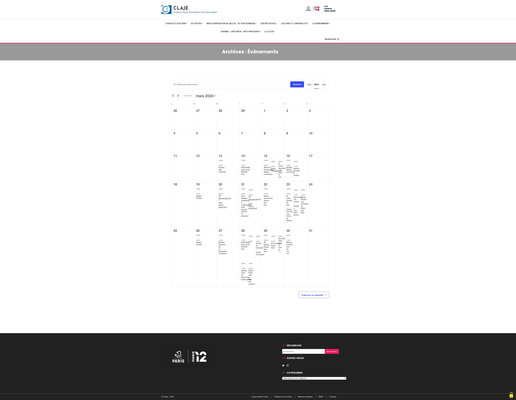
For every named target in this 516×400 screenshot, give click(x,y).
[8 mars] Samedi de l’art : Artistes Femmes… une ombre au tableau (290, 208)
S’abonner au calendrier (312, 295)
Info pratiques (251, 31)
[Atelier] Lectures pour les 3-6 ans (289, 247)
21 (243, 184)
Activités (196, 23)
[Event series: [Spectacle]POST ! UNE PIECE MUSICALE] (220, 196)
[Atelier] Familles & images (297, 171)
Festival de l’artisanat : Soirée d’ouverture (260, 249)
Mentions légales (305, 397)
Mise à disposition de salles (221, 23)
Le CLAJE (268, 31)
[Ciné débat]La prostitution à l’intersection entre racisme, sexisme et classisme (245, 206)
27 (220, 230)
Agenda (225, 31)
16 (288, 155)
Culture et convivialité (294, 23)
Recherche (330, 39)
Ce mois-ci (188, 95)
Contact (332, 397)
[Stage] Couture (199, 197)
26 (198, 230)
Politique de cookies (283, 397)
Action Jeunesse (246, 23)
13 (220, 155)
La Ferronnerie (320, 23)
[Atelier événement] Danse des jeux (268, 200)
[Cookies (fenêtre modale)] (511, 395)
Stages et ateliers (176, 23)
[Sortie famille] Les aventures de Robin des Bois (304, 205)
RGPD (321, 397)
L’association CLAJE (259, 397)
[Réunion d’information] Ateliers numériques (269, 170)
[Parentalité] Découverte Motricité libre (245, 170)
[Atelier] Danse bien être (266, 248)
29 (265, 230)
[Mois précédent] (172, 95)
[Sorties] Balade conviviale (290, 169)
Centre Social (268, 23)
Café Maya (235, 31)
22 (265, 184)
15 (265, 155)
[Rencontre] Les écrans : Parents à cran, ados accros (298, 206)
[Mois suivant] (178, 95)
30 (288, 230)
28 (243, 230)
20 (220, 184)
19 (198, 184)
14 (243, 155)
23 (288, 184)
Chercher (297, 84)
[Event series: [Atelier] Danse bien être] (265, 242)
